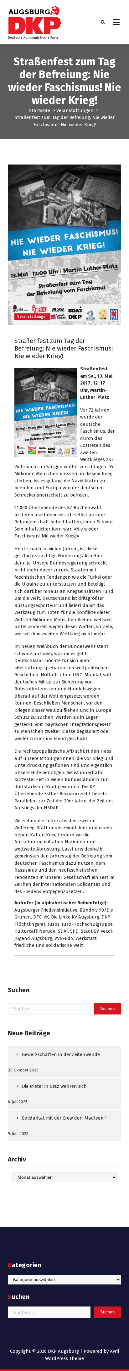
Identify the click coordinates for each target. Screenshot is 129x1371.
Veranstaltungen (75, 110)
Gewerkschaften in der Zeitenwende (61, 1054)
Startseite (39, 110)
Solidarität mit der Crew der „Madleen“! (64, 1118)
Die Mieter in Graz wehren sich (54, 1086)
